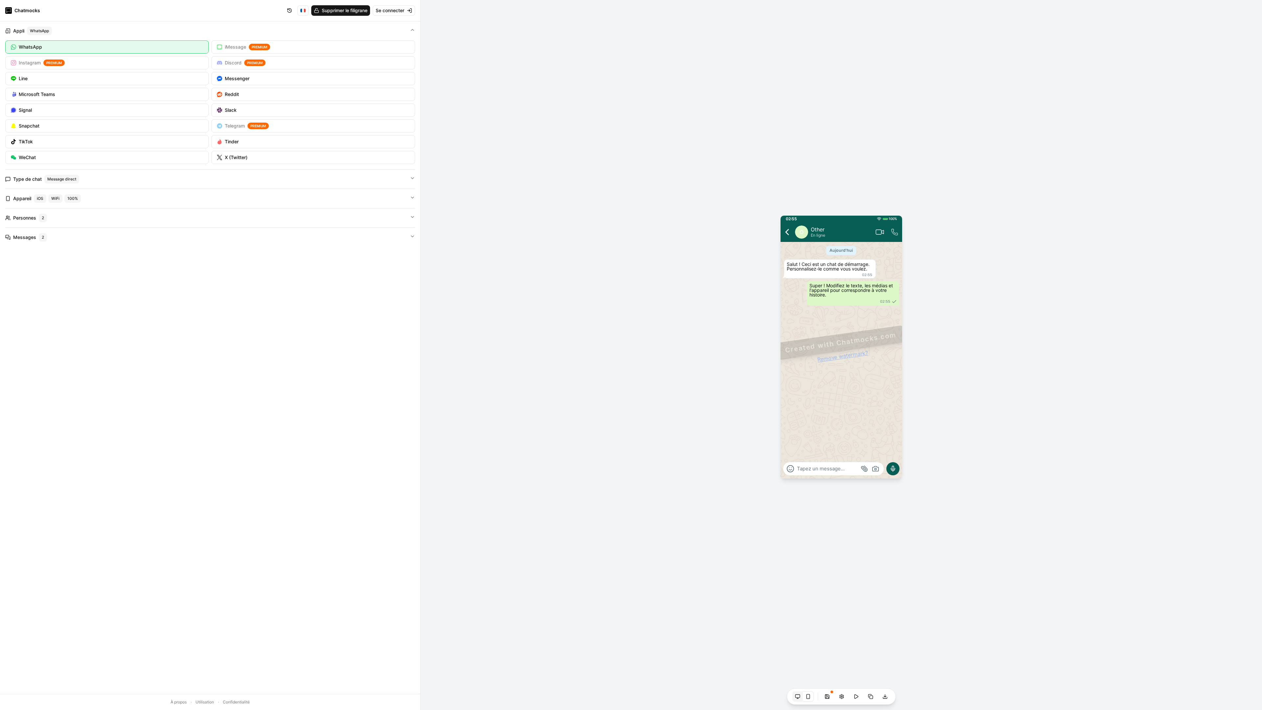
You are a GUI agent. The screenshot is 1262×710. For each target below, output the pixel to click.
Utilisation (205, 701)
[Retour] (787, 232)
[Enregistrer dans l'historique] (827, 696)
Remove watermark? (842, 356)
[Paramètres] (841, 696)
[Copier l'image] (870, 696)
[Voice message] (893, 468)
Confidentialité (236, 701)
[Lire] (856, 696)
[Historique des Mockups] (289, 10)
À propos (179, 701)
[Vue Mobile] (808, 696)
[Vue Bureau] (797, 696)
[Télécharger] (885, 696)
